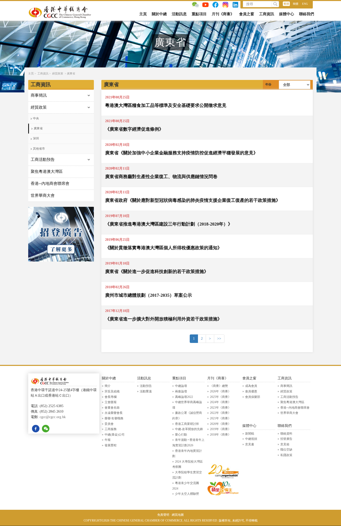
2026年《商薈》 (220, 391)
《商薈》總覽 (219, 386)
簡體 (295, 3)
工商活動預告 (43, 159)
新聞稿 (249, 433)
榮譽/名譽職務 (114, 418)
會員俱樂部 (252, 397)
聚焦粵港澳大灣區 (47, 171)
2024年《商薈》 (220, 402)
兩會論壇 (181, 391)
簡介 (108, 386)
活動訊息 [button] (179, 14)
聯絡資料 (286, 433)
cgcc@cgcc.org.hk (53, 417)
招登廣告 (286, 439)
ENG (305, 3)
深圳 (36, 138)
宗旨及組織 (112, 391)
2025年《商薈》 (220, 397)
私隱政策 (286, 455)
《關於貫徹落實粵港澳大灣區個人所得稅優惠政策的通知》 (163, 247)
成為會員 (251, 386)
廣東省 (71, 73)
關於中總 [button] (159, 14)
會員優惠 (251, 391)
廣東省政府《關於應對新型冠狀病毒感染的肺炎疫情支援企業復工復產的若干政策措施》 (192, 200)
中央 (36, 118)
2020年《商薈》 (220, 424)
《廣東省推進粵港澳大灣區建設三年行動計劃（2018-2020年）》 (168, 224)
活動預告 (146, 386)
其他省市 (39, 148)
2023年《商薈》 (220, 407)
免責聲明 (163, 515)
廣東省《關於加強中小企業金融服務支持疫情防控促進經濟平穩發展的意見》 (181, 152)
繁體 (286, 3)
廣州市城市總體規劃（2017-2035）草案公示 (148, 295)
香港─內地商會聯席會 (50, 183)
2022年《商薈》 (220, 413)
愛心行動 (181, 434)
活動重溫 (146, 391)
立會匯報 (111, 402)
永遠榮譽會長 (114, 413)
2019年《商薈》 (220, 429)
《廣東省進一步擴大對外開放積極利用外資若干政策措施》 (163, 318)
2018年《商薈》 (220, 434)
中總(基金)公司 (115, 434)
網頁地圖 (178, 515)
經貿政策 (57, 73)
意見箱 (284, 444)
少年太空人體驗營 (187, 494)
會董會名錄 (112, 407)
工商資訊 (42, 73)
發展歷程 (111, 445)
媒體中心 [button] (286, 14)
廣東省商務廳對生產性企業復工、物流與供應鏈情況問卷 (161, 176)
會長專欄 (111, 397)
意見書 (249, 444)
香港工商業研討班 (187, 424)
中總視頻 (251, 439)
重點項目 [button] (199, 14)
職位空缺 (286, 449)
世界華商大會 (43, 195)
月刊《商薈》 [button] (223, 14)
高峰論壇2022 (184, 397)
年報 (108, 440)
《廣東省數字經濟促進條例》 (134, 129)
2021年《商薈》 (220, 418)
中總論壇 (181, 386)
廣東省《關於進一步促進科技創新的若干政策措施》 (156, 271)
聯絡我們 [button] (306, 14)
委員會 (109, 424)
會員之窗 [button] (246, 14)
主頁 (143, 14)
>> (219, 338)
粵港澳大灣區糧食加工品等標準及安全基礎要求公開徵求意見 (165, 105)
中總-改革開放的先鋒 (189, 429)
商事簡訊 (39, 95)
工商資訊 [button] (266, 14)
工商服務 (111, 429)
